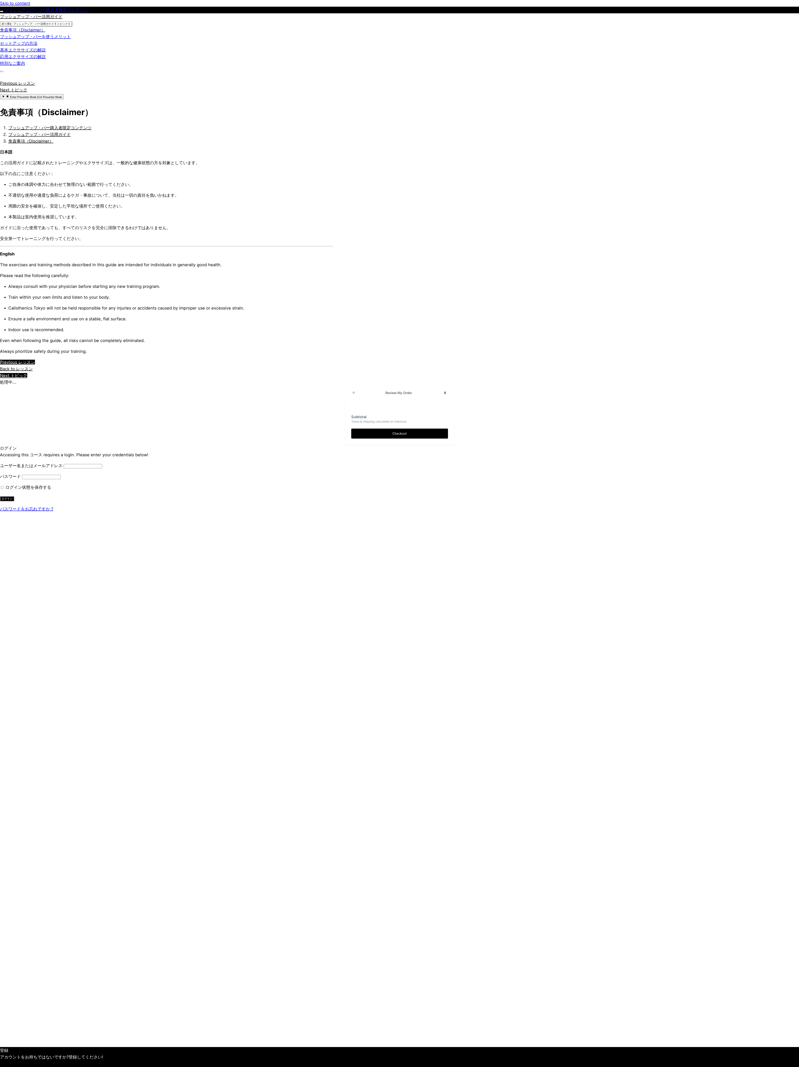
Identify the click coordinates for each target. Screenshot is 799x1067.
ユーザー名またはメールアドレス (31, 465)
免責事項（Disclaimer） (30, 141)
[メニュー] (1, 71)
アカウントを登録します (23, 1063)
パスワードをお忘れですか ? (26, 508)
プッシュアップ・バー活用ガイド (39, 134)
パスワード (10, 476)
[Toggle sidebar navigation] (1, 11)
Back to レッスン (16, 368)
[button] (353, 392)
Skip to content (15, 3)
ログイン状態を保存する (27, 487)
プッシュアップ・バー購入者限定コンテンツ (46, 9)
